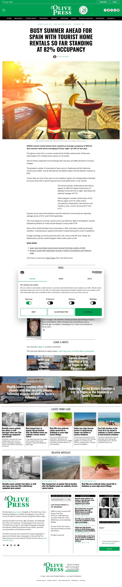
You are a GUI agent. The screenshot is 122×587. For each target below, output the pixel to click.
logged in (41, 347)
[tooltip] (105, 10)
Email (102, 528)
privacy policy (110, 543)
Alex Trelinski (64, 56)
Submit (109, 549)
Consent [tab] (32, 278)
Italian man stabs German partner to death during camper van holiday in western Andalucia (84, 431)
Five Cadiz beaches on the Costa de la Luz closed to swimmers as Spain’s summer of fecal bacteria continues (109, 431)
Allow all (88, 312)
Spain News (50, 258)
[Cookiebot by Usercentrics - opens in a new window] (93, 272)
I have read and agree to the (111, 542)
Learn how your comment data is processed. (76, 351)
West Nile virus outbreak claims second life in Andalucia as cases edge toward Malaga (59, 431)
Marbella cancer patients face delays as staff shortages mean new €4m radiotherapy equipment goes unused (11, 432)
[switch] (50, 302)
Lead (55, 24)
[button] (69, 499)
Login (115, 2)
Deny (34, 312)
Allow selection (61, 312)
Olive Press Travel (64, 24)
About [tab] (89, 278)
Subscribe (103, 2)
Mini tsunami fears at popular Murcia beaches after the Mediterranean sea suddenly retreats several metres (36, 432)
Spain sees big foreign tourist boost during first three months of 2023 (57, 248)
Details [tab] (61, 278)
